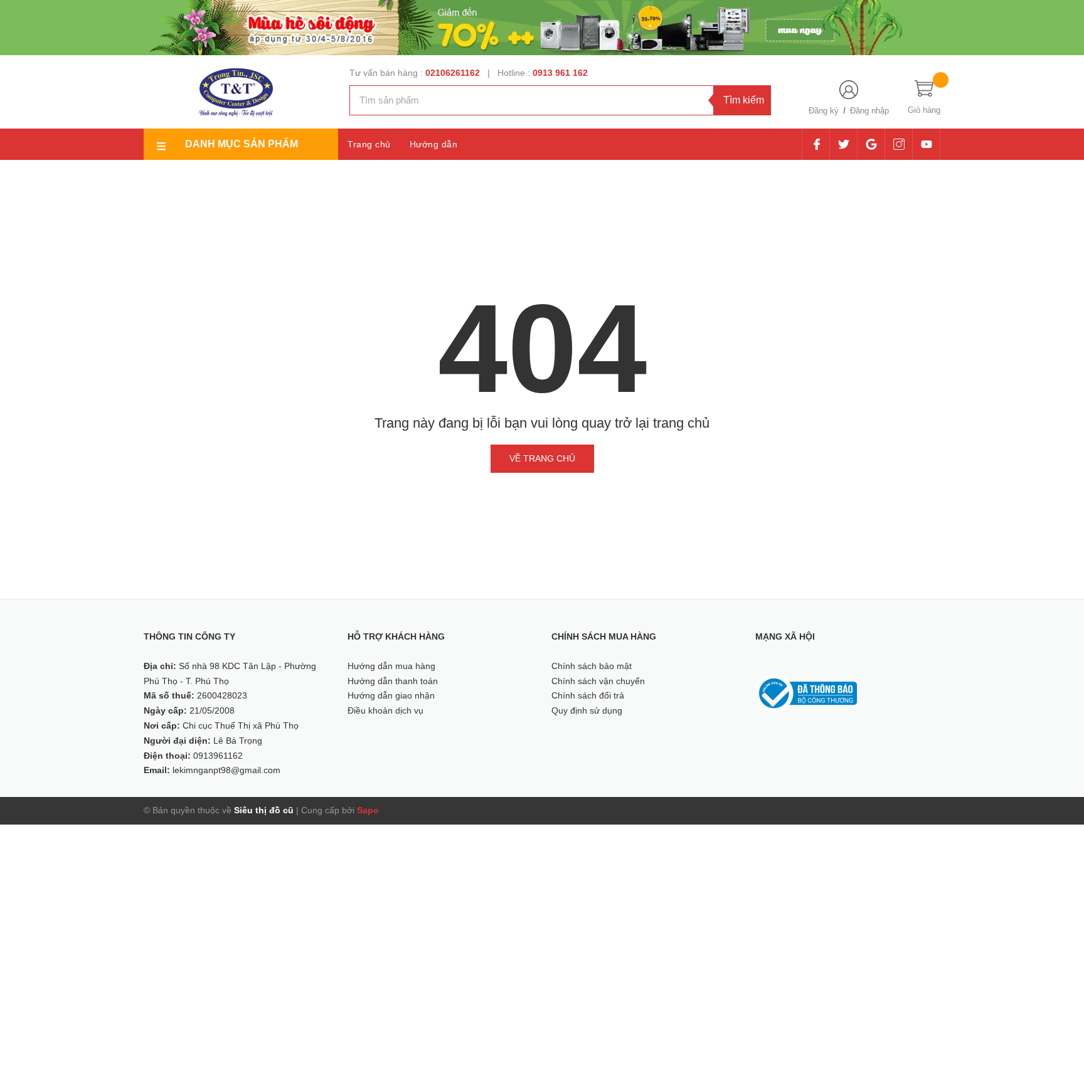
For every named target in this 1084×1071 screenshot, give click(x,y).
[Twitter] (843, 144)
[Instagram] (899, 144)
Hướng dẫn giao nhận (391, 695)
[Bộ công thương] (806, 692)
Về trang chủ (542, 458)
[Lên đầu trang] (1059, 1005)
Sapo (368, 810)
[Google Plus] (871, 144)
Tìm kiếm (743, 100)
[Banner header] (542, 27)
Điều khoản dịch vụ (385, 710)
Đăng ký (824, 110)
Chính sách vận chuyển (598, 681)
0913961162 (218, 756)
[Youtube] (926, 144)
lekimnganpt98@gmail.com (226, 770)
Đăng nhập (869, 110)
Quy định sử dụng (586, 710)
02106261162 (453, 73)
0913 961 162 (560, 73)
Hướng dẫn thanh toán (393, 681)
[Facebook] (816, 144)
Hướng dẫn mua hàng (391, 666)
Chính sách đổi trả (587, 695)
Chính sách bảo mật (591, 666)
